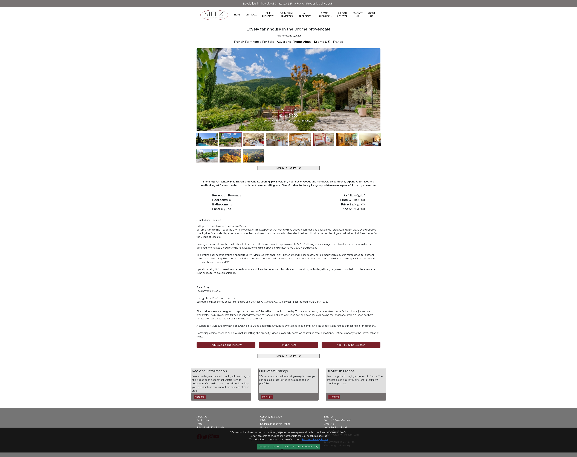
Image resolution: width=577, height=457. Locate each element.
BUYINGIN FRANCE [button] (324, 15)
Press (200, 423)
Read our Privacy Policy (315, 439)
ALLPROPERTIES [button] (305, 15)
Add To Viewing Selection (351, 344)
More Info (199, 397)
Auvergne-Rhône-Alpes (294, 42)
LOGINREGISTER (342, 15)
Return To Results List (288, 168)
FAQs (263, 420)
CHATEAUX (251, 15)
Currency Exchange (271, 416)
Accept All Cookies (269, 446)
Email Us (329, 416)
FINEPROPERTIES (268, 15)
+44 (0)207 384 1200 (339, 420)
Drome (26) (322, 42)
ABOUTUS (371, 15)
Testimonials (204, 420)
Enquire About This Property (226, 344)
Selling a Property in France (275, 423)
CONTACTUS (358, 15)
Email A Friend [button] (288, 344)
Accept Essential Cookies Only (301, 446)
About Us (202, 416)
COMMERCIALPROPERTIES (287, 15)
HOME (237, 15)
